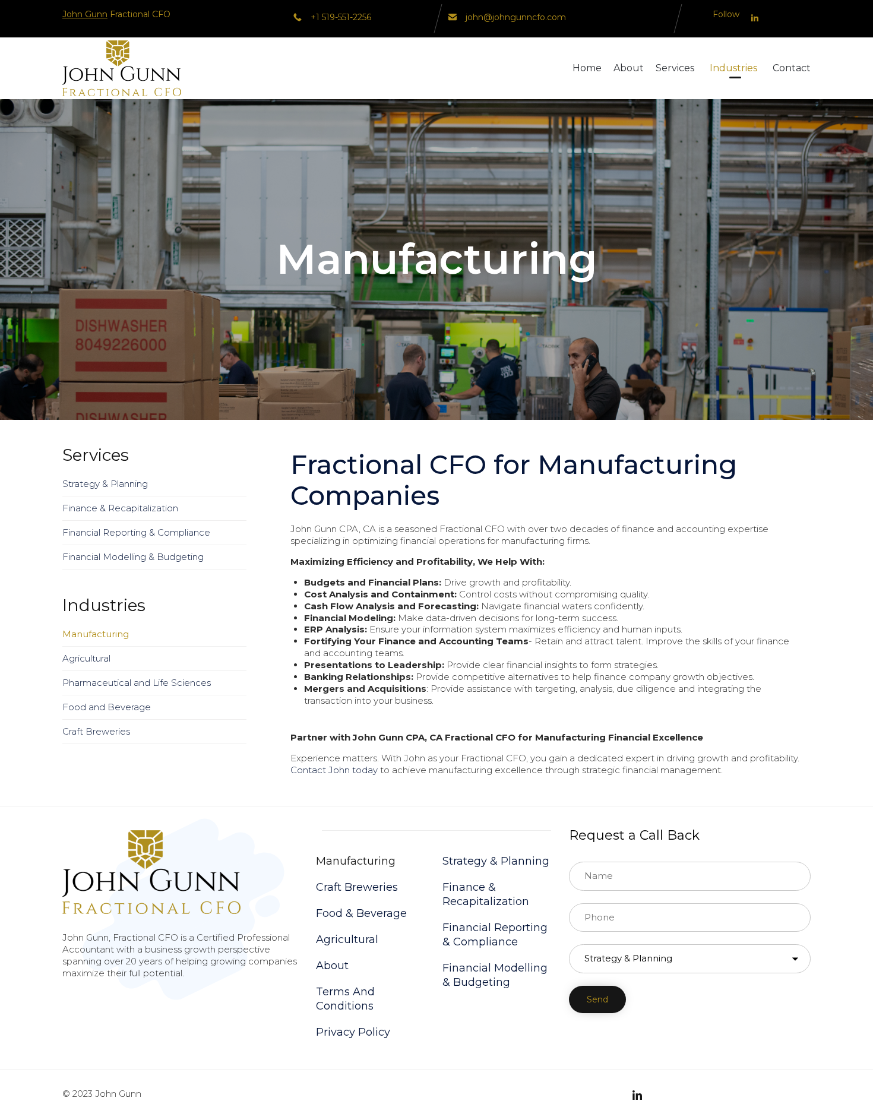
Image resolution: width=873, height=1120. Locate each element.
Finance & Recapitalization (120, 508)
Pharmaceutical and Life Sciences (136, 682)
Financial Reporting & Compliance (136, 532)
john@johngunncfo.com (516, 17)
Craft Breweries (96, 731)
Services (675, 68)
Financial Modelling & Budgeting (133, 556)
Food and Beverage (106, 707)
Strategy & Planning (105, 483)
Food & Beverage (361, 913)
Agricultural (86, 658)
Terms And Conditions (345, 999)
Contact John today (334, 770)
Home (587, 68)
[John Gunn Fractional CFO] (121, 68)
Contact (792, 68)
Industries (733, 68)
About (628, 68)
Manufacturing (95, 634)
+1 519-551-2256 (341, 17)
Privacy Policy (353, 1032)
